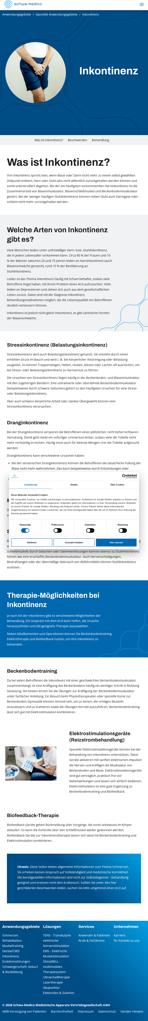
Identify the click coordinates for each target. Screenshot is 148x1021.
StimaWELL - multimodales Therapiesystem (54, 966)
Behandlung (100, 140)
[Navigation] (142, 4)
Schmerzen (10, 935)
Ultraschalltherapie (56, 977)
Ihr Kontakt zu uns (126, 940)
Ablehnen (32, 542)
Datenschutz (107, 1011)
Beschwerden (77, 140)
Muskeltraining (12, 946)
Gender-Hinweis (132, 1011)
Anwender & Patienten (94, 935)
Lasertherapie (53, 982)
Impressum (86, 1011)
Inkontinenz (10, 956)
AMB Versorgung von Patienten (24, 1011)
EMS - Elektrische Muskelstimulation (56, 953)
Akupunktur (51, 987)
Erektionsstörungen (16, 961)
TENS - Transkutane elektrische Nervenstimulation (57, 940)
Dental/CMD (11, 951)
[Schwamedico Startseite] (22, 4)
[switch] (58, 530)
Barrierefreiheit (62, 1011)
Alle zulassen (116, 542)
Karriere (119, 935)
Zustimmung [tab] (30, 484)
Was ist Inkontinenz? (49, 140)
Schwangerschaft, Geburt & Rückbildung (20, 969)
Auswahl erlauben (74, 542)
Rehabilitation (12, 940)
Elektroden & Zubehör (58, 993)
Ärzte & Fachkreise (91, 940)
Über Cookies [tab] (117, 484)
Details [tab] (74, 484)
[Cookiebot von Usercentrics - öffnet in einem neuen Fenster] (124, 476)
